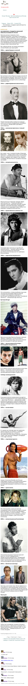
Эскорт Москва (6, 16)
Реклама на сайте (5, 7)
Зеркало (5, 10)
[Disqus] (14, 667)
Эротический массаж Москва (18, 16)
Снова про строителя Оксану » (17, 640)
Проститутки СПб (14, 17)
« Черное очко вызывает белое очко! (13, 638)
